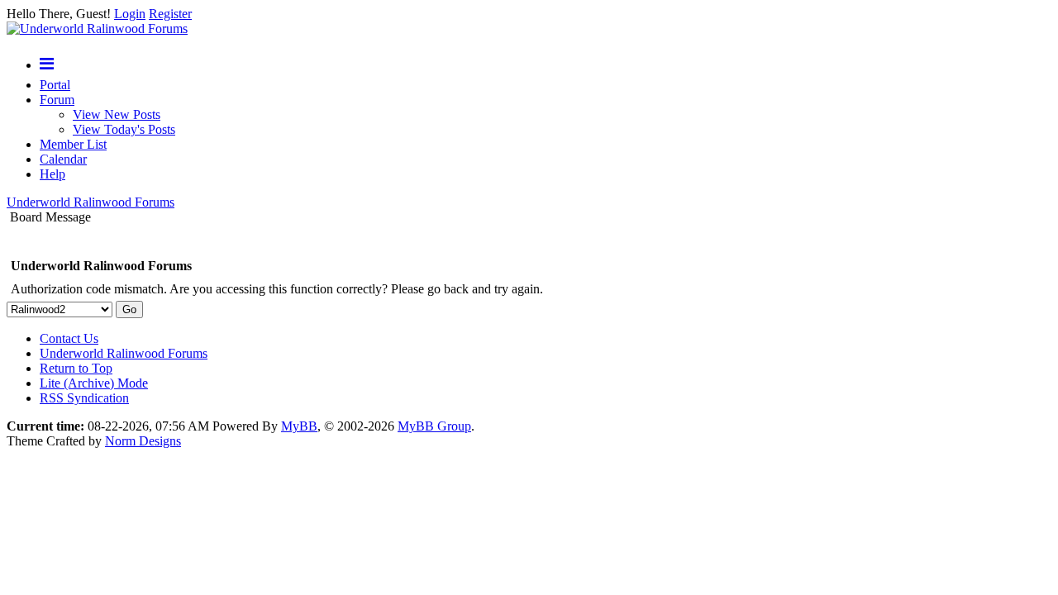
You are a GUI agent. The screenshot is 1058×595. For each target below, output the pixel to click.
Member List (73, 144)
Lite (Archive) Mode (94, 383)
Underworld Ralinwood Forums (90, 202)
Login (129, 14)
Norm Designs (143, 441)
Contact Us (69, 338)
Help (52, 174)
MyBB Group (434, 426)
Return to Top (76, 368)
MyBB (299, 426)
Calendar (63, 159)
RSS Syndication (84, 398)
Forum (57, 100)
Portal (55, 85)
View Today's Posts (124, 129)
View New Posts (116, 114)
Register (170, 14)
